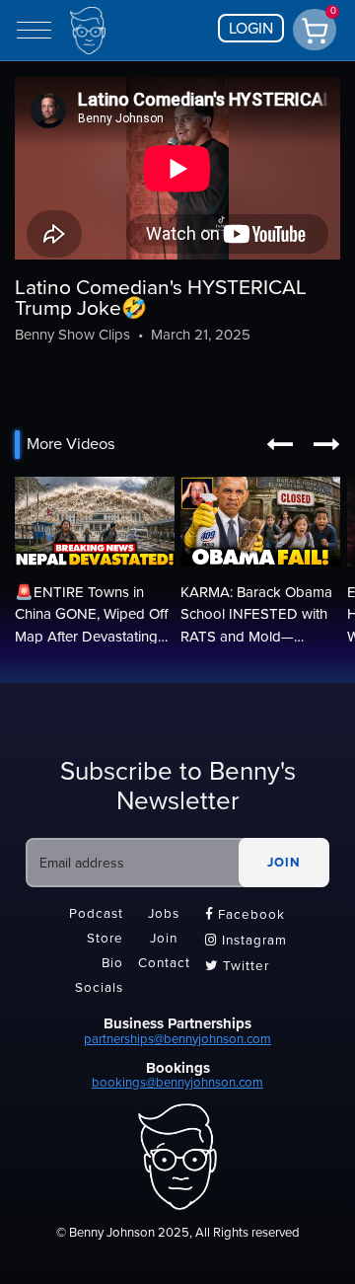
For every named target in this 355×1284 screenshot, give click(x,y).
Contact (164, 964)
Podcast (96, 914)
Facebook (245, 915)
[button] (279, 444)
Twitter (237, 966)
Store (105, 938)
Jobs (163, 914)
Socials (99, 989)
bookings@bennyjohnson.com (177, 1083)
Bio (112, 964)
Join (164, 938)
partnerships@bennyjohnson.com (177, 1039)
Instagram (246, 940)
